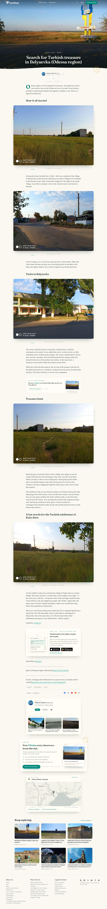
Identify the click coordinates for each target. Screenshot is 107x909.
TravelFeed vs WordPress (13, 903)
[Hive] (81, 880)
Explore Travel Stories (12, 888)
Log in (82, 2)
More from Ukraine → (86, 820)
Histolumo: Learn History (37, 890)
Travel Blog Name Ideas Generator (16, 901)
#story (46, 687)
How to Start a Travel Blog (13, 892)
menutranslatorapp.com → (56, 652)
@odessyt (37, 623)
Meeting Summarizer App (37, 893)
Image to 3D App (35, 897)
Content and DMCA (60, 892)
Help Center (9, 897)
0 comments (36, 693)
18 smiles (29, 693)
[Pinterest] (72, 692)
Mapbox (65, 807)
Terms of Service (59, 882)
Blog (7, 886)
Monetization (10, 895)
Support (57, 890)
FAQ (7, 884)
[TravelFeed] (12, 2)
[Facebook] (65, 692)
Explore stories (43, 2)
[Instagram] (95, 880)
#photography (37, 687)
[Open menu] (63, 74)
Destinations (52, 2)
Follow (37, 709)
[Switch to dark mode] (77, 2)
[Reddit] (75, 692)
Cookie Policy (59, 886)
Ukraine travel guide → (34, 809)
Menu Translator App (36, 882)
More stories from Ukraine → (50, 809)
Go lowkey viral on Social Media (39, 895)
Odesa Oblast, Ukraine (54, 52)
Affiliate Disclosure (60, 888)
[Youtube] (51, 710)
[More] (99, 2)
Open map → (75, 777)
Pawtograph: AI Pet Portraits (38, 888)
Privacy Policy (59, 884)
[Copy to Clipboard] (79, 693)
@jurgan (38, 661)
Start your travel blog (30, 766)
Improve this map (75, 807)
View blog (44, 709)
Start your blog (91, 2)
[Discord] (99, 880)
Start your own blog (35, 388)
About (8, 882)
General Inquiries (59, 893)
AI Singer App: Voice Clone (38, 892)
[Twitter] (68, 692)
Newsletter (9, 890)
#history (29, 687)
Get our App (9, 893)
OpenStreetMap (70, 807)
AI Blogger (9, 899)
